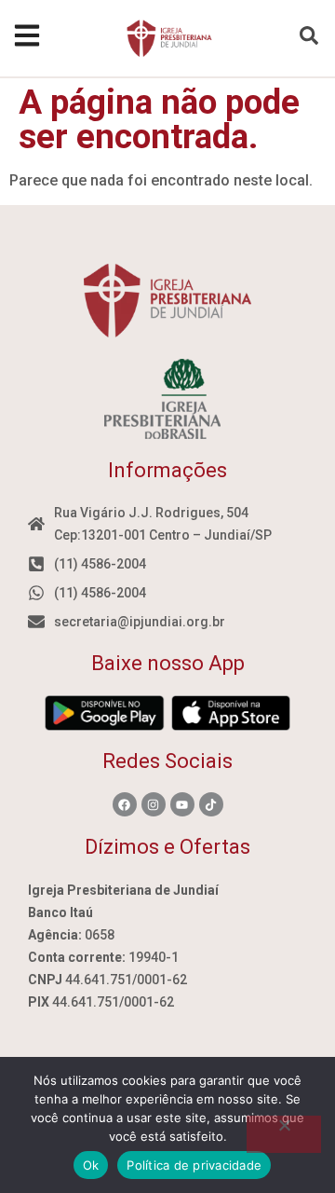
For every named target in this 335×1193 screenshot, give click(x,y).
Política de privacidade (194, 1165)
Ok (91, 1165)
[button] (309, 35)
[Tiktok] (211, 804)
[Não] (284, 1134)
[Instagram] (153, 804)
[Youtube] (182, 804)
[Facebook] (125, 804)
